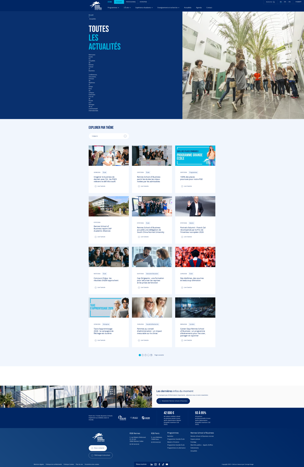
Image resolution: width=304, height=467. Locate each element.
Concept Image (249, 464)
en (285, 2)
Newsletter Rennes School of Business (174, 401)
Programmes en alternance (176, 448)
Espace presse (195, 439)
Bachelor (170, 436)
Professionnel (131, 2)
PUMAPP (298, 2)
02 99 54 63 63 (134, 444)
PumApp (193, 442)
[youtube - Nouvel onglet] (167, 464)
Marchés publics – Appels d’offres (202, 445)
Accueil (91, 15)
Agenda (199, 7)
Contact (209, 7)
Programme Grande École (176, 439)
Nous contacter (99, 448)
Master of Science (173, 442)
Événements (195, 448)
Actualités (187, 7)
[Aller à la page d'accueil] (51, 6)
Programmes (173, 433)
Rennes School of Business (202, 433)
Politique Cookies (69, 464)
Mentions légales (39, 464)
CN (289, 2)
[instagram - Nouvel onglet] (155, 464)
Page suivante (159, 355)
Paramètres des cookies (92, 464)
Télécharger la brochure (102, 455)
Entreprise (143, 2)
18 (151, 355)
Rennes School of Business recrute (202, 436)
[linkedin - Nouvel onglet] (152, 464)
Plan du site (79, 464)
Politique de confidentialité (54, 464)
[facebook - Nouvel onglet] (159, 464)
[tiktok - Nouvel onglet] (163, 464)
